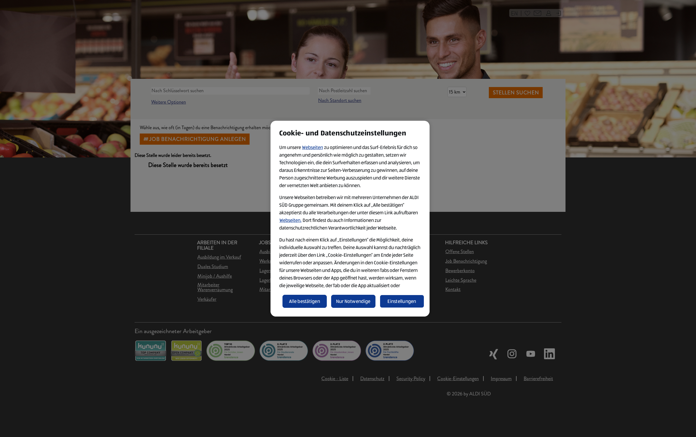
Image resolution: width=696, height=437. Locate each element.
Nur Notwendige (353, 301)
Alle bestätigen (304, 301)
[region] (350, 219)
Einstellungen (401, 301)
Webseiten (312, 147)
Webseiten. (290, 220)
